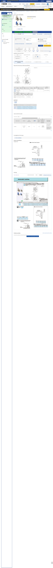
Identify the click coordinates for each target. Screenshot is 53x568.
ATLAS (4, 30)
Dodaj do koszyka (47, 45)
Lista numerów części (28, 61)
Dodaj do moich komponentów (20, 43)
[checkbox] (6, 19)
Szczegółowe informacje (38, 61)
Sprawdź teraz (33, 51)
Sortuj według (45, 120)
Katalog (47, 61)
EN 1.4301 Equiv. (5, 19)
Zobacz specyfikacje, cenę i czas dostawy (7, 17)
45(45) (4, 25)
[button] (49, 1)
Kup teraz (41, 45)
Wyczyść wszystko (9, 13)
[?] (37, 56)
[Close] (47, 5)
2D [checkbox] (3, 35)
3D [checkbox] (3, 36)
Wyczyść (10, 26)
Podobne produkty (29, 43)
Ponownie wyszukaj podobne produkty (33, 236)
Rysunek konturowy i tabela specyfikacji (19, 62)
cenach (50, 51)
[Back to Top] (52, 563)
